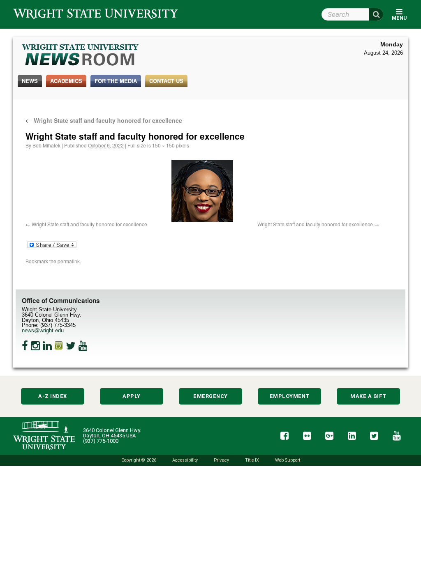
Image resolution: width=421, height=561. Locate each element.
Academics (66, 81)
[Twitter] (71, 346)
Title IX (252, 460)
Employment (290, 396)
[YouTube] (83, 346)
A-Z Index (52, 396)
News (30, 81)
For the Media (116, 81)
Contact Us (166, 81)
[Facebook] (25, 346)
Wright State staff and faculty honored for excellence (103, 120)
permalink (69, 261)
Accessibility (185, 460)
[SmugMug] (59, 346)
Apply (132, 396)
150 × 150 (163, 145)
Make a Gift (368, 396)
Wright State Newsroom (80, 56)
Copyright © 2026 (138, 460)
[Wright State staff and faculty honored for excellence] (202, 191)
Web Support (287, 460)
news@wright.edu (43, 330)
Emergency (210, 396)
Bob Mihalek (46, 145)
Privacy (221, 460)
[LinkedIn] (47, 346)
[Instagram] (35, 346)
